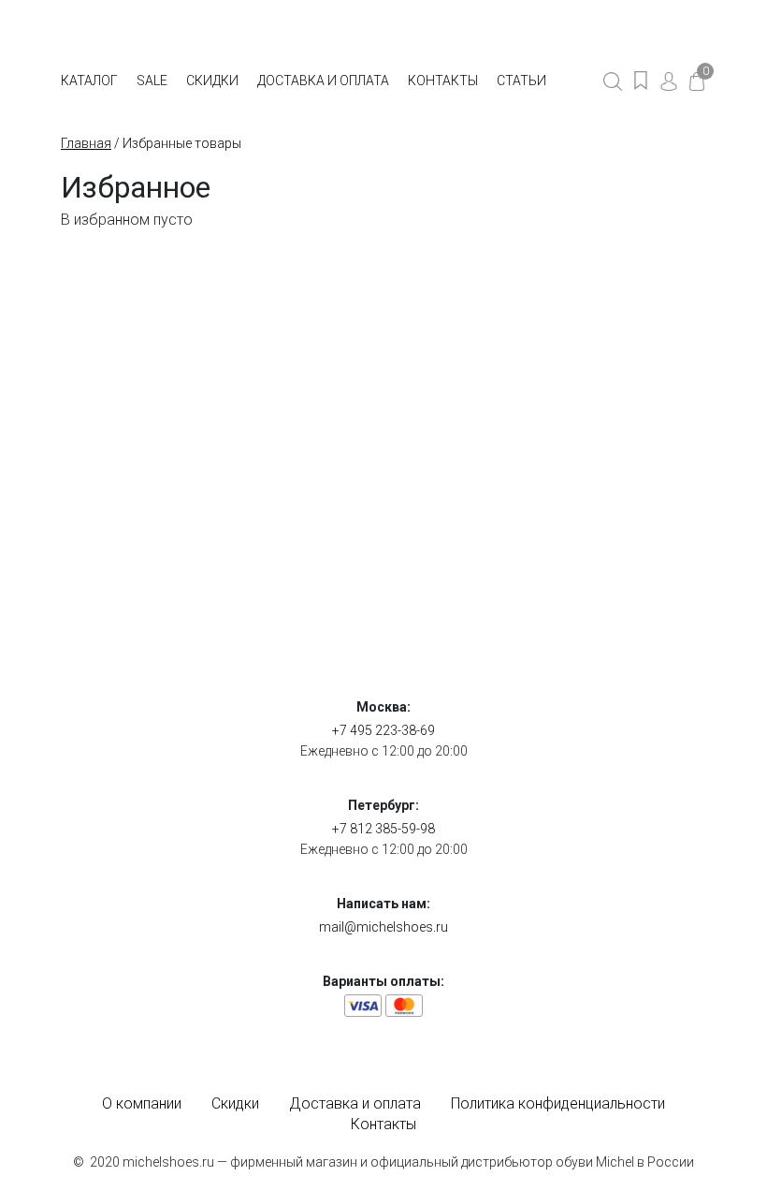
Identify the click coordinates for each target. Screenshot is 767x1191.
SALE (152, 80)
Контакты (443, 80)
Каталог (89, 80)
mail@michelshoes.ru (383, 926)
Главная (86, 143)
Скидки (212, 80)
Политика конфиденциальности (558, 1103)
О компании (141, 1103)
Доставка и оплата (323, 80)
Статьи (521, 80)
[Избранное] (640, 80)
